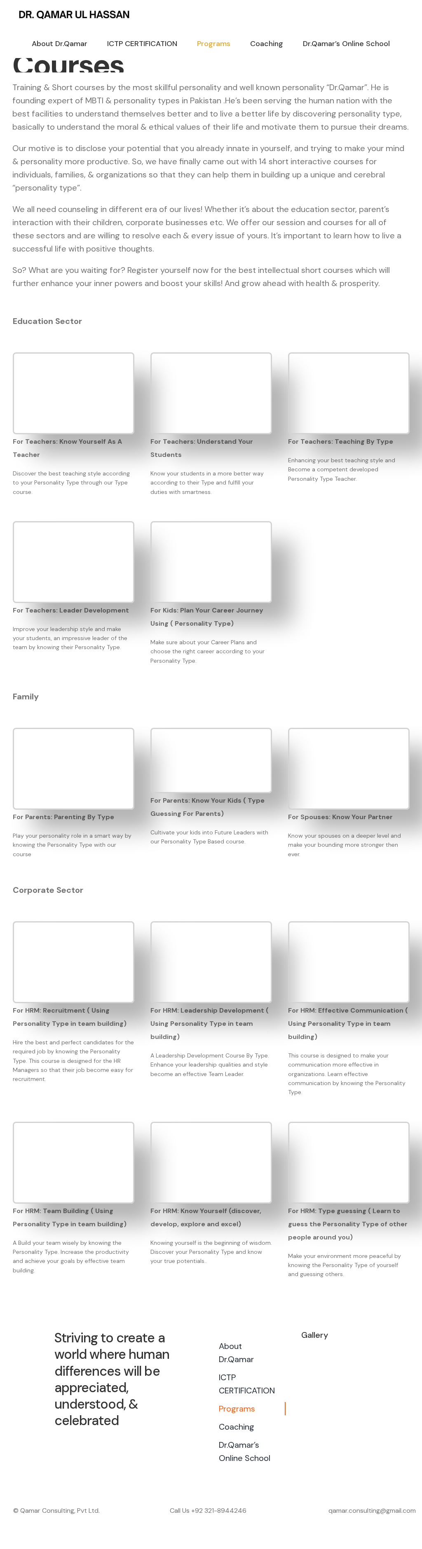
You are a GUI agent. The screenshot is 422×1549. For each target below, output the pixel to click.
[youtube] (124, 1443)
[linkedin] (139, 1443)
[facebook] (94, 1443)
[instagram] (109, 1443)
